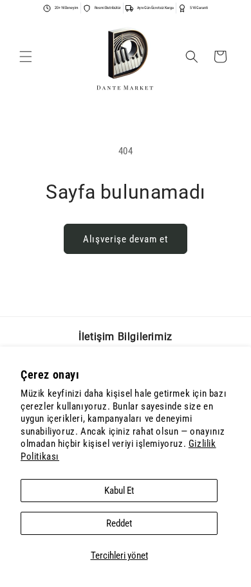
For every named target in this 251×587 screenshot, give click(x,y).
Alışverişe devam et (125, 239)
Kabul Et (119, 490)
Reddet (119, 523)
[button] (26, 56)
